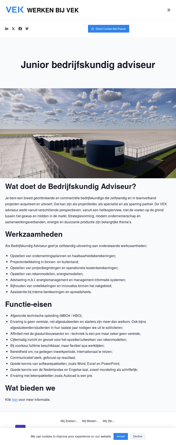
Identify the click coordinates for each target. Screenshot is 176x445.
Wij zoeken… (70, 421)
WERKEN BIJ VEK (53, 10)
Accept (121, 436)
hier (15, 399)
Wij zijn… (109, 421)
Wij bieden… (90, 421)
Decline (137, 436)
